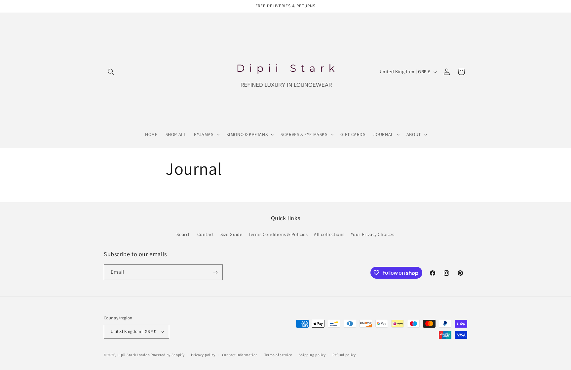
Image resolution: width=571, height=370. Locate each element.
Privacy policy (203, 354)
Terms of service (278, 354)
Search (183, 234)
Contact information (240, 354)
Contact (205, 234)
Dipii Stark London (133, 354)
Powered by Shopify (168, 354)
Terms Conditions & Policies (278, 234)
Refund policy (344, 354)
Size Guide (231, 234)
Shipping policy (312, 354)
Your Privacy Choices (373, 234)
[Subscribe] (215, 272)
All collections (329, 234)
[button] (111, 72)
